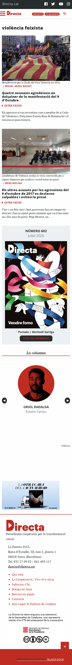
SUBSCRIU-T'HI (38, 14)
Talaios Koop (40, 659)
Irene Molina (13, 183)
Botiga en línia (22, 589)
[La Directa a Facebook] (46, 4)
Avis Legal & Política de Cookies (34, 604)
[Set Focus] (64, 14)
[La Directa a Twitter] (53, 4)
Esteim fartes (36, 411)
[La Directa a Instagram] (68, 4)
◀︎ (5, 400)
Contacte (18, 599)
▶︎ (68, 400)
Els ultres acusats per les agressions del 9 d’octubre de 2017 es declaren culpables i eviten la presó (35, 193)
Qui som (17, 574)
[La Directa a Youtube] (61, 4)
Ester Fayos (13, 105)
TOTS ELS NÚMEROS (36, 338)
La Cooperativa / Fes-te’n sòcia (33, 579)
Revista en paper (23, 594)
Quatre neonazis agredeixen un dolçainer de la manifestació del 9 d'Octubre (30, 96)
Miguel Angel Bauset (18, 86)
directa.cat (10, 3)
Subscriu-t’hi (21, 584)
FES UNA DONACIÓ (52, 14)
